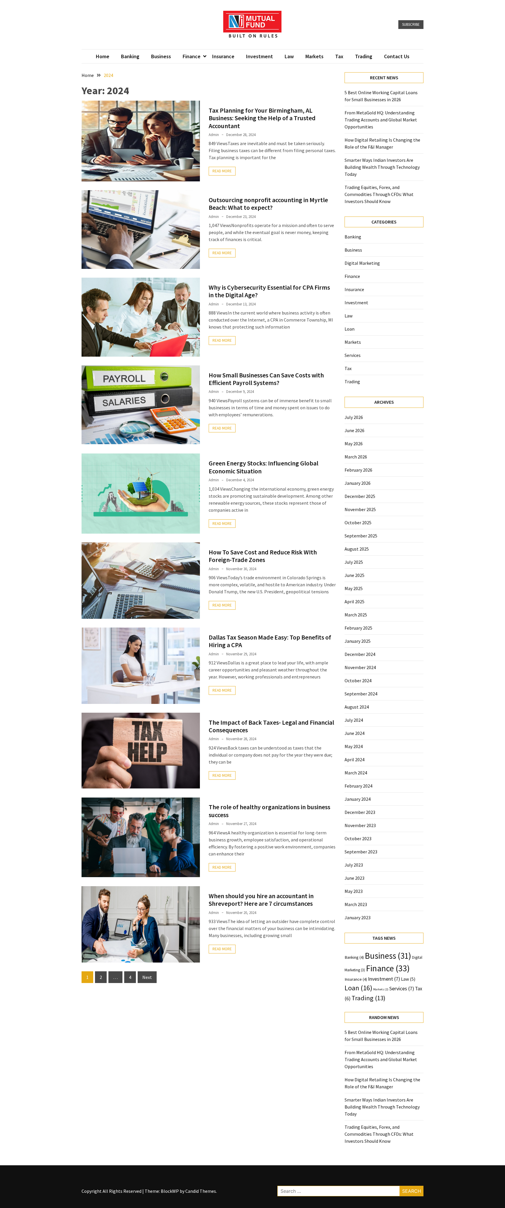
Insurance (223, 56)
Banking (130, 56)
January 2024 (358, 799)
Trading (363, 56)
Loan (349, 329)
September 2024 (361, 694)
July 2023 (354, 865)
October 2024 (358, 680)
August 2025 (357, 549)
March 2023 (356, 904)
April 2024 (354, 759)
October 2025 (358, 522)
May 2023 (354, 891)
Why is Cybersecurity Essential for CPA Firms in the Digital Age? (269, 291)
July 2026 (354, 417)
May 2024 (354, 746)
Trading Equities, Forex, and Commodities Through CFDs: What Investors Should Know (379, 194)
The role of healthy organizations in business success (269, 811)
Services (353, 355)
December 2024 (360, 654)
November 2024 (360, 667)
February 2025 (358, 628)
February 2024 (358, 786)
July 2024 (354, 720)
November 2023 (360, 825)
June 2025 (354, 575)
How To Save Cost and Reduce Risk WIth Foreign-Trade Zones (263, 556)
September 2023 (361, 852)
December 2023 (360, 812)
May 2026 (354, 443)
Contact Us (396, 56)
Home (102, 56)
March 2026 (356, 457)
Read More (222, 171)
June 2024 (354, 733)
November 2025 (360, 509)
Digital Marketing (362, 263)
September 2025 (361, 536)
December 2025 (360, 496)
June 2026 (354, 430)
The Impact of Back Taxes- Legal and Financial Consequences (271, 726)
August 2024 (357, 707)
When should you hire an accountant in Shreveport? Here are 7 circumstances (261, 900)
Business (161, 56)
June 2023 (354, 878)
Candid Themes (200, 1191)
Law (289, 56)
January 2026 (358, 483)
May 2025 (354, 588)
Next (147, 977)
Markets (314, 56)
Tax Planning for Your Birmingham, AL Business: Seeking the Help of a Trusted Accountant (262, 118)
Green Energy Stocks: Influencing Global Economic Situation (263, 467)
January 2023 (358, 917)
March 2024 (356, 773)
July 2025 (354, 562)
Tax (339, 56)
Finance (191, 56)
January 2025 (358, 641)
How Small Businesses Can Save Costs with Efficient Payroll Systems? (266, 379)
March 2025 (356, 615)
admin (214, 134)
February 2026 (358, 470)
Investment (259, 56)
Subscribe (411, 24)
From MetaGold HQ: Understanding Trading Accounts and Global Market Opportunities (381, 120)
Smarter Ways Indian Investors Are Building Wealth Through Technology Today (382, 167)
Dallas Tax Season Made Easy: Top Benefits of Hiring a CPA (270, 641)
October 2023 (358, 838)
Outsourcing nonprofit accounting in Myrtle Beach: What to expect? (268, 204)
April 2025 (354, 601)
